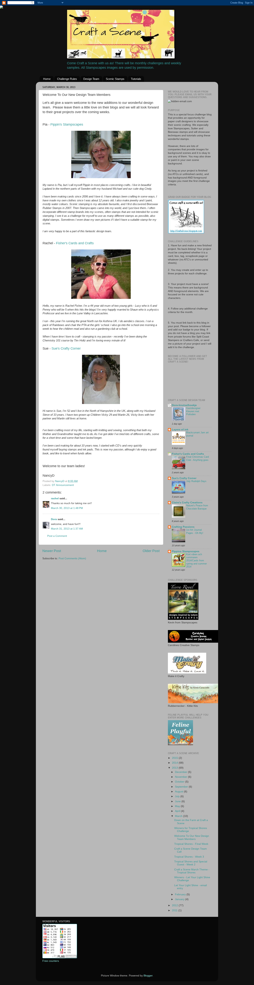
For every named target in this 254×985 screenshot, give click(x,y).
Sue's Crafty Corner (66, 348)
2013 (175, 767)
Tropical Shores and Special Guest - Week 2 (190, 863)
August (179, 791)
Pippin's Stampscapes (66, 124)
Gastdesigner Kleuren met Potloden (193, 411)
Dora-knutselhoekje (184, 405)
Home (47, 78)
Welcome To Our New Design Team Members (191, 837)
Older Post (151, 551)
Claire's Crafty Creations (187, 502)
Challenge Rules (67, 78)
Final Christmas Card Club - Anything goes (197, 458)
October (180, 781)
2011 (175, 910)
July (177, 796)
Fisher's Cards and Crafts (75, 243)
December (181, 772)
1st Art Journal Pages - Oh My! (194, 531)
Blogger (148, 975)
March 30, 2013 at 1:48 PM (67, 508)
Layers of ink (180, 429)
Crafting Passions (183, 526)
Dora (54, 519)
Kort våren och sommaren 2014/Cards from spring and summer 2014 (196, 560)
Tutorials (136, 78)
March (179, 816)
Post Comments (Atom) (72, 558)
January (180, 899)
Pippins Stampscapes (185, 551)
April (178, 811)
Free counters (50, 961)
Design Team (91, 78)
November (181, 776)
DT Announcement (63, 485)
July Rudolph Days (196, 481)
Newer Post (51, 551)
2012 (175, 905)
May (178, 806)
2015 (175, 758)
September (182, 786)
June (178, 801)
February (181, 894)
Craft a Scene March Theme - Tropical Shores (191, 871)
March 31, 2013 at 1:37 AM (67, 528)
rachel (55, 498)
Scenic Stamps (115, 78)
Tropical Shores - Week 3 (189, 856)
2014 (175, 762)
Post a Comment (57, 536)
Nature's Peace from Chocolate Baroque (197, 507)
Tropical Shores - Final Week (191, 844)
